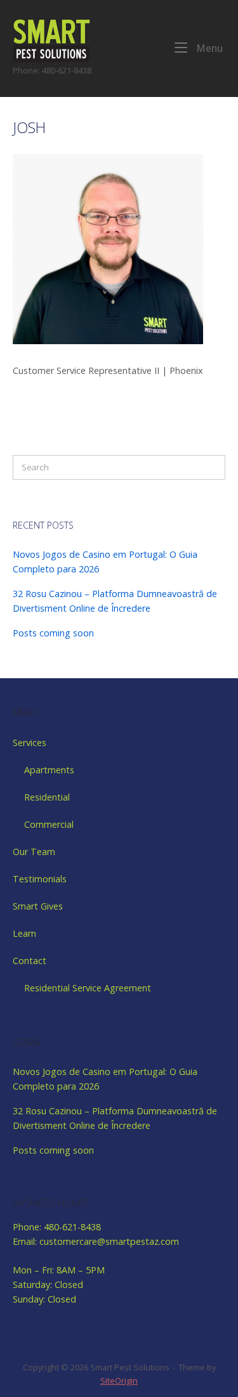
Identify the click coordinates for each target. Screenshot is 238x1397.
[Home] (51, 40)
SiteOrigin (119, 1380)
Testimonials (40, 879)
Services (29, 743)
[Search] (209, 467)
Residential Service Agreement (87, 988)
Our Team (34, 852)
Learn (24, 933)
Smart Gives (38, 906)
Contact (29, 961)
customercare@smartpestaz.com (109, 1241)
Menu (208, 48)
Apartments (49, 770)
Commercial (49, 824)
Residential (47, 797)
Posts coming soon (53, 633)
